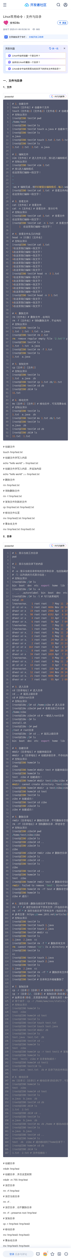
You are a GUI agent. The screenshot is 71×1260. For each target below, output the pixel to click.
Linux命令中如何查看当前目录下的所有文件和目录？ (36, 68)
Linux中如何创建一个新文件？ (26, 55)
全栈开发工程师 (36, 36)
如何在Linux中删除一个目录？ (26, 62)
